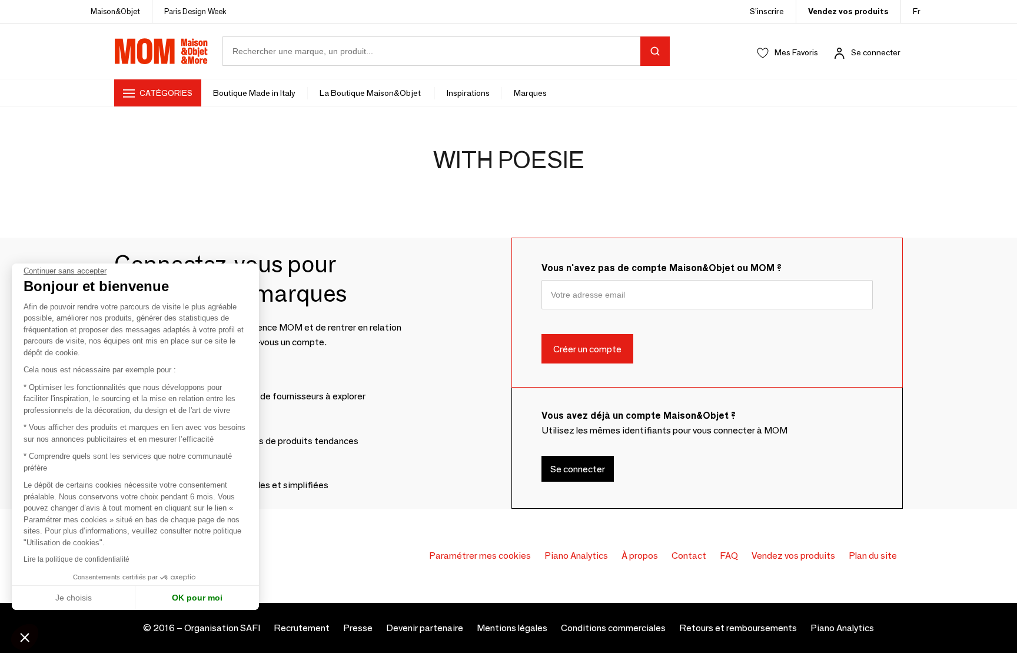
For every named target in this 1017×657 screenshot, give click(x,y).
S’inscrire (767, 11)
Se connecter (875, 52)
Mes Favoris (796, 52)
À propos (640, 555)
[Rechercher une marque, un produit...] (655, 51)
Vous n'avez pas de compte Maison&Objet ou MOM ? (661, 268)
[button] (25, 637)
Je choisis (73, 597)
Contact (689, 555)
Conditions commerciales (613, 627)
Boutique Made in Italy (254, 93)
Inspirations (468, 93)
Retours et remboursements (738, 627)
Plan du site (873, 555)
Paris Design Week (195, 11)
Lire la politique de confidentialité (76, 559)
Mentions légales (512, 627)
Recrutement (302, 627)
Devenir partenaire (424, 627)
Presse (358, 627)
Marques (530, 93)
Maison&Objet (115, 11)
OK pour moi (197, 597)
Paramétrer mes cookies (480, 555)
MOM (161, 51)
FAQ (729, 555)
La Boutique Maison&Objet (371, 93)
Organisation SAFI (222, 627)
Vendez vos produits (848, 11)
